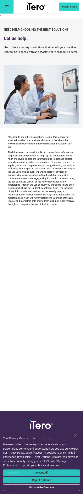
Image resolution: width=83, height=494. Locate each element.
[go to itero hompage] (36, 7)
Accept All (41, 472)
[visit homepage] (41, 425)
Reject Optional (41, 480)
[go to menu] (7, 7)
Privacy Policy (16, 452)
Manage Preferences (41, 487)
